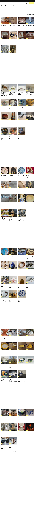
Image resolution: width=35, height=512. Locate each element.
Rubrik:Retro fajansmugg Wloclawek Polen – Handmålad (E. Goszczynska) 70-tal (21, 108)
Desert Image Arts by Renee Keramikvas (29, 257)
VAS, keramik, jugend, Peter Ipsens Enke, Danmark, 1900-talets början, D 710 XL (4, 136)
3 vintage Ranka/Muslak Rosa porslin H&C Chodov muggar (5, 418)
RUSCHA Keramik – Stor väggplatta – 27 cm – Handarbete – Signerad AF (12, 176)
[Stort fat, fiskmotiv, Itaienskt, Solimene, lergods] (5, 251)
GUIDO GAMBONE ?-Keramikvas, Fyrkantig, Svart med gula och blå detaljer (12, 54)
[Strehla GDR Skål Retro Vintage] (5, 116)
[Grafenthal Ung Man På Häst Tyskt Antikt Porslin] (30, 170)
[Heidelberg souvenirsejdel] (13, 251)
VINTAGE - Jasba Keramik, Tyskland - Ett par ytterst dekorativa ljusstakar (29, 270)
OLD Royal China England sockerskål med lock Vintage (13, 285)
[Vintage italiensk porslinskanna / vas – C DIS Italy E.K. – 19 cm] (5, 441)
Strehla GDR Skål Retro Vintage (4, 121)
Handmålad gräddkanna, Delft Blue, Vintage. (13, 379)
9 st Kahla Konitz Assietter (20, 189)
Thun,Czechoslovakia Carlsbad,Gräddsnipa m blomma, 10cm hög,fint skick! (4, 432)
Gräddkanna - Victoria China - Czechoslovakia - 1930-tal (21, 365)
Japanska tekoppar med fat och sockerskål (30, 121)
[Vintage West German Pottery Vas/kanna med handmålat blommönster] (22, 198)
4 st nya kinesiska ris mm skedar (21, 40)
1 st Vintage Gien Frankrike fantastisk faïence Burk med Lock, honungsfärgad (29, 108)
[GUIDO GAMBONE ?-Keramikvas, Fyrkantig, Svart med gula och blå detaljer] (13, 49)
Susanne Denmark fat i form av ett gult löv (21, 351)
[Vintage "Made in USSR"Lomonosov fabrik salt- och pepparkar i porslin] (13, 332)
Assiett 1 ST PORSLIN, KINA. (21, 176)
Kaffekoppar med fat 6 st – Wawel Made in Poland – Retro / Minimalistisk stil (21, 338)
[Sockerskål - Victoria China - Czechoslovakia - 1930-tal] (30, 360)
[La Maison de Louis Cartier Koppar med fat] (5, 332)
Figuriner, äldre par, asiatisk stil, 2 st (12, 299)
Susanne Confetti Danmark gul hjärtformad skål (30, 351)
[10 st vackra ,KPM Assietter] (5, 170)
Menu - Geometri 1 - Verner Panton (12, 418)
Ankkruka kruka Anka (4, 284)
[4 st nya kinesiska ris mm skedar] (22, 35)
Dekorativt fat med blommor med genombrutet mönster (21, 26)
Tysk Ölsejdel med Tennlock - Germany (12, 218)
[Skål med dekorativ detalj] (5, 35)
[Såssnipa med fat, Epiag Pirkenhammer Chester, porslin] (13, 184)
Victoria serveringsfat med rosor (4, 299)
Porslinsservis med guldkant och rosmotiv (12, 108)
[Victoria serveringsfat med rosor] (5, 294)
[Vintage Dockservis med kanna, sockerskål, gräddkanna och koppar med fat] (5, 184)
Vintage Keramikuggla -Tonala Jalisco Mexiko (29, 189)
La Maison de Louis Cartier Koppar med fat (4, 338)
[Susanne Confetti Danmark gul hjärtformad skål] (30, 346)
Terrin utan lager (3, 25)
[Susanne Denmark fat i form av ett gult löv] (22, 346)
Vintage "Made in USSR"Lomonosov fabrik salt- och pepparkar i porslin (13, 338)
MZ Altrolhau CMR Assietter (3, 270)
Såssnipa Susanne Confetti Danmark (12, 351)
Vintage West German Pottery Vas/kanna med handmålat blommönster (21, 203)
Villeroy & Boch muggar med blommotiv (12, 203)
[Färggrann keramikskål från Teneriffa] (13, 131)
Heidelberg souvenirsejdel (11, 257)
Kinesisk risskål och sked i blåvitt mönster (30, 418)
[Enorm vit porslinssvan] (30, 332)
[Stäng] (34, 0)
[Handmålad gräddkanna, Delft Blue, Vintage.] (13, 374)
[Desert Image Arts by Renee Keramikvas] (30, 251)
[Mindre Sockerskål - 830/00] (13, 88)
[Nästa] (23, 452)
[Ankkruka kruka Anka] (5, 280)
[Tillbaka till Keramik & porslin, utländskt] (1, 8)
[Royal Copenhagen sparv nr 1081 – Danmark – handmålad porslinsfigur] (22, 116)
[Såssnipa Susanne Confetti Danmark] (13, 346)
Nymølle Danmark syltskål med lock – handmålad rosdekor (21, 418)
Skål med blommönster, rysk (21, 257)
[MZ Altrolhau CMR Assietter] (5, 265)
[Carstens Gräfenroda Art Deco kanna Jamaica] (22, 131)
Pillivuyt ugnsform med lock (4, 365)
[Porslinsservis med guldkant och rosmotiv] (13, 102)
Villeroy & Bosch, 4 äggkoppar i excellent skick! (29, 432)
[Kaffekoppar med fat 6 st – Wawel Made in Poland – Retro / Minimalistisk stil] (22, 332)
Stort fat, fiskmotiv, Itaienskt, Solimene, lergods (4, 257)
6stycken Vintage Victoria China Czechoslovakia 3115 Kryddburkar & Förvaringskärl (21, 218)
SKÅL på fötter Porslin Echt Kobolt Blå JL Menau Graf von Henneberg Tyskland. (13, 40)
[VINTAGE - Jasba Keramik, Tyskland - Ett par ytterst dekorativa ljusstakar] (30, 265)
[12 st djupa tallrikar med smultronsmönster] (5, 49)
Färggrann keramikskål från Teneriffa (12, 136)
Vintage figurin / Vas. (4, 378)
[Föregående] (11, 452)
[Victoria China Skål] (22, 265)
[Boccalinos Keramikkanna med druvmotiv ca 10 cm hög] (22, 374)
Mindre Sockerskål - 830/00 (12, 93)
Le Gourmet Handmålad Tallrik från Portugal (29, 203)
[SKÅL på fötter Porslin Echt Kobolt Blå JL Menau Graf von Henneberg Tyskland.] (13, 35)
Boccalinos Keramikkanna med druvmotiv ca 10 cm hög (21, 379)
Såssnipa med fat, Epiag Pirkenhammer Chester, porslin (13, 190)
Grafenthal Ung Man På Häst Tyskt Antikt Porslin (30, 176)
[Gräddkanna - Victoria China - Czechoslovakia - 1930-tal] (22, 360)
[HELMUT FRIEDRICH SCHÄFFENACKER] (13, 116)
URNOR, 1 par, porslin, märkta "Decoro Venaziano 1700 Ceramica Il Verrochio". (12, 270)
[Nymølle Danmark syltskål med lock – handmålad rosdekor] (22, 412)
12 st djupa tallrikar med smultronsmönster (4, 54)
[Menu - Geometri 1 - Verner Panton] (13, 412)
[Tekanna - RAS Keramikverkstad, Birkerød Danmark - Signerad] (13, 441)
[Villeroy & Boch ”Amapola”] (30, 88)
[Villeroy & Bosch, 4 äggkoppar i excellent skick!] (30, 427)
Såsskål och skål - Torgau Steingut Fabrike (30, 285)
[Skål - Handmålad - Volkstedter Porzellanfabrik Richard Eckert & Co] (22, 88)
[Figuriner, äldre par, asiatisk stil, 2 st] (13, 294)
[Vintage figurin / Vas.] (5, 374)
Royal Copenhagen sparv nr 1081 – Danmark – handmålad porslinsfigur (22, 121)
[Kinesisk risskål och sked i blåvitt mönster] (30, 412)
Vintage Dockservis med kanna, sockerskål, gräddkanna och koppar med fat (4, 190)
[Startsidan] (5, 3)
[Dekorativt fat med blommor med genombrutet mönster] (22, 20)
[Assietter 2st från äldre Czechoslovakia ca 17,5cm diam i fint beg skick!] (22, 427)
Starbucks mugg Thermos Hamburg (30, 26)
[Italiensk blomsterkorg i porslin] (13, 360)
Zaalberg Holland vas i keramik (21, 285)
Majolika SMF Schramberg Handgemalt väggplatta (5, 218)
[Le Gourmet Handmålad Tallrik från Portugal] (30, 198)
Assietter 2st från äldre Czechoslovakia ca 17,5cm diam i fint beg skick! (21, 432)
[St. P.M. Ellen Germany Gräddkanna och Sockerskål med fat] (30, 35)
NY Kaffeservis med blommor (12, 26)
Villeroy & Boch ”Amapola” (30, 92)
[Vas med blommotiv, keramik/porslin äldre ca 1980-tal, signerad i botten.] (13, 427)
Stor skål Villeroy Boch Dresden (21, 299)
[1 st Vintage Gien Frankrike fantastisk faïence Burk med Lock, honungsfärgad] (30, 102)
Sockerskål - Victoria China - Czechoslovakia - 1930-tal (30, 365)
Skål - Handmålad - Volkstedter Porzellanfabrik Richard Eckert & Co (21, 93)
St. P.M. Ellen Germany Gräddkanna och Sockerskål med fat (29, 40)
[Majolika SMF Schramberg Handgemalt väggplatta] (5, 213)
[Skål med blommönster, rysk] (22, 251)
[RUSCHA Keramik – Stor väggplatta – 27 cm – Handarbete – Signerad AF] (13, 170)
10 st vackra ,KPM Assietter (3, 176)
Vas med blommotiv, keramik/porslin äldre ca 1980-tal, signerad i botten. (13, 432)
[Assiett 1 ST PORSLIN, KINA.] (22, 170)
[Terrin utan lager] (5, 20)
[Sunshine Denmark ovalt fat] (5, 346)
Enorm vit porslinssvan (29, 337)
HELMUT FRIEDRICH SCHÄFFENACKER (12, 121)
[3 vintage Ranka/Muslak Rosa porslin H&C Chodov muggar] (5, 412)
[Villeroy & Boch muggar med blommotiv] (13, 198)
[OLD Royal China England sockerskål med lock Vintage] (13, 280)
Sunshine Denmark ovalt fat (4, 351)
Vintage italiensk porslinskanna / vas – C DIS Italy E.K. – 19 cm (4, 446)
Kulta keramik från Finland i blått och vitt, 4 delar (5, 203)
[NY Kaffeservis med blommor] (13, 20)
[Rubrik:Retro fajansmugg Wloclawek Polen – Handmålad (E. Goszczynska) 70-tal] (22, 102)
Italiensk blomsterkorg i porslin (12, 365)
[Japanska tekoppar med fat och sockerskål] (30, 116)
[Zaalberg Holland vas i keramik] (22, 280)
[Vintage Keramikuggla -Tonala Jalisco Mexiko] (30, 184)
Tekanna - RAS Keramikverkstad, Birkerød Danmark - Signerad (12, 446)
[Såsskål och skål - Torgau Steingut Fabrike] (30, 280)
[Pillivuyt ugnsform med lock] (5, 360)
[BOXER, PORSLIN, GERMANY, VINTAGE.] (5, 88)
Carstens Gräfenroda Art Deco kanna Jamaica (21, 136)
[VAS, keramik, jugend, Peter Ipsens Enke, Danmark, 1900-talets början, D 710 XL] (5, 131)
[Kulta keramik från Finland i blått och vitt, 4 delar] (5, 198)
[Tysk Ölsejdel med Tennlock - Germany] (13, 213)
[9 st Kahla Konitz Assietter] (22, 184)
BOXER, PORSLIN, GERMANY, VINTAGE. (4, 93)
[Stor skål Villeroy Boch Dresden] (22, 294)
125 (21, 451)
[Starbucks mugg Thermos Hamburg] (30, 20)
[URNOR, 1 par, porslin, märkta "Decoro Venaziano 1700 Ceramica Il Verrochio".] (13, 265)
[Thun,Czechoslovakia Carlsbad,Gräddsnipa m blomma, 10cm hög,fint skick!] (5, 427)
